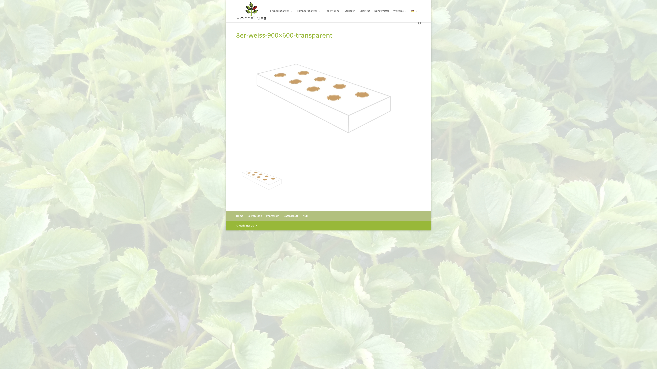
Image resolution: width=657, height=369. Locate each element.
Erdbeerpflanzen (279, 11)
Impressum (272, 215)
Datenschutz (291, 215)
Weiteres (398, 11)
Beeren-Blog (255, 215)
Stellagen (350, 11)
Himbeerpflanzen (307, 11)
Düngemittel (381, 11)
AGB (305, 215)
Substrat (365, 11)
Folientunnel (332, 11)
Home (239, 215)
